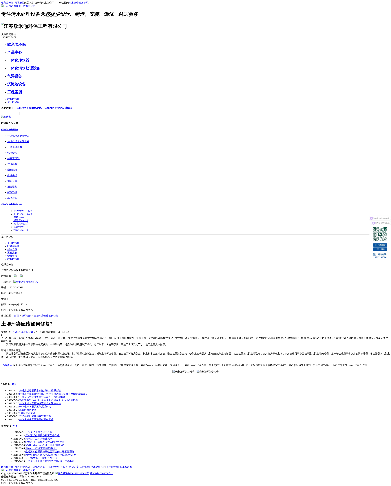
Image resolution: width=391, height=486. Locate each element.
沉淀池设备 (16, 84)
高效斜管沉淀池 (27, 410)
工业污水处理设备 (23, 214)
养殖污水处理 (20, 217)
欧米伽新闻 (13, 246)
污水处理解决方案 (14, 204)
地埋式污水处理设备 (18, 141)
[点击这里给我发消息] (15, 276)
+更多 (3, 129)
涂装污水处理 (20, 223)
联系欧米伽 (13, 99)
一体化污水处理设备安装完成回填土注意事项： (51, 461)
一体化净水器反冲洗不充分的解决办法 (40, 403)
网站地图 (19, 2)
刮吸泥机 (12, 169)
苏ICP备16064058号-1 (101, 473)
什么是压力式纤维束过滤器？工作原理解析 (42, 397)
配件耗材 (12, 192)
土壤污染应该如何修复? (46, 315)
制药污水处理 (20, 230)
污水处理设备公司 (78, 2)
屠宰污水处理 (20, 220)
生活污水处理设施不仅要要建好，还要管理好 (49, 451)
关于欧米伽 (13, 102)
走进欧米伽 (13, 243)
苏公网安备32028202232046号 (73, 473)
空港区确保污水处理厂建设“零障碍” (44, 445)
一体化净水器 (18, 60)
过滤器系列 (13, 164)
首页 (16, 315)
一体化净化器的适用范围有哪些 (36, 419)
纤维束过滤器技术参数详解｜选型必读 (40, 390)
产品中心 (14, 52)
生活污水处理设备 (23, 211)
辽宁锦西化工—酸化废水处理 (41, 458)
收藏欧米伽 (7, 2)
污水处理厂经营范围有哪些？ (41, 448)
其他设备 (12, 198)
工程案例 (14, 92)
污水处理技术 (98, 467)
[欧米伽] (6, 116)
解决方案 (12, 249)
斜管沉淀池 (35, 108)
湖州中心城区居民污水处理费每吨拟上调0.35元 (50, 454)
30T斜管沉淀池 (27, 413)
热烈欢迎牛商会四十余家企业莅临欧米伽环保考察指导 (48, 400)
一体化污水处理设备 (23, 68)
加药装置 (12, 181)
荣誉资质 (12, 255)
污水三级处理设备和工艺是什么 (42, 435)
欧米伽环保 (16, 44)
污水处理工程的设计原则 (38, 438)
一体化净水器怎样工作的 (38, 432)
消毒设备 (12, 186)
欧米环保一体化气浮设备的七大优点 (44, 442)
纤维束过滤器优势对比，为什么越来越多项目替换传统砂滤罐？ (53, 393)
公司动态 (26, 315)
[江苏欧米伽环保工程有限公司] (18, 6)
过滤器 (68, 108)
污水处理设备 (12, 129)
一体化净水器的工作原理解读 (35, 406)
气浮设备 (14, 76)
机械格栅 (12, 175)
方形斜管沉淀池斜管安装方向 (35, 416)
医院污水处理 (20, 227)
